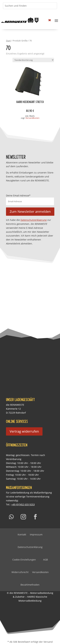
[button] (56, 20)
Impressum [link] (36, 534)
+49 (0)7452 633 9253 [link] (23, 504)
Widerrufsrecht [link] (20, 572)
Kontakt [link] (22, 534)
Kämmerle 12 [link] (13, 408)
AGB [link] (45, 559)
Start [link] (8, 40)
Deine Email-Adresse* (18, 195)
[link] (20, 20)
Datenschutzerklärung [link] (30, 547)
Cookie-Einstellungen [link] (24, 559)
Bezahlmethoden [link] (30, 584)
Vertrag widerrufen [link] (24, 431)
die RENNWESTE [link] (15, 404)
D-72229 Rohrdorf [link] (16, 412)
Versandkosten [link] (32, 118)
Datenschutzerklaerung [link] (33, 219)
